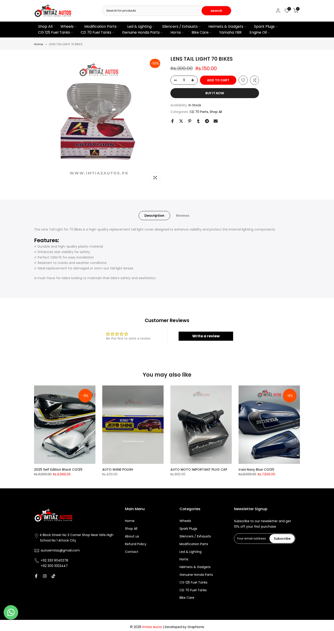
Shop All (45, 26)
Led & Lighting (139, 26)
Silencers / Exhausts (180, 26)
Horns (175, 32)
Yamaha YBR (230, 32)
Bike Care (200, 32)
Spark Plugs (264, 26)
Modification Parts (100, 26)
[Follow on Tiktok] (53, 576)
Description (154, 215)
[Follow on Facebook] (36, 576)
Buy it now (214, 93)
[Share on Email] (216, 121)
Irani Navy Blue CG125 (256, 469)
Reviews (182, 215)
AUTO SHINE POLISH (117, 469)
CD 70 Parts (198, 111)
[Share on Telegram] (207, 121)
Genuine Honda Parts (141, 32)
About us (132, 536)
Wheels (67, 26)
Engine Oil (258, 32)
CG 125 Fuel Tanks (54, 32)
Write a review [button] (206, 336)
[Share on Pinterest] (190, 121)
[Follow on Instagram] (45, 576)
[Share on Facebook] (172, 121)
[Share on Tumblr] (198, 121)
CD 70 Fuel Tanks (96, 32)
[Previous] (38, 424)
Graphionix (195, 627)
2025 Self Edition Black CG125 (58, 469)
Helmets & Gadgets (225, 26)
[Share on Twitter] (181, 121)
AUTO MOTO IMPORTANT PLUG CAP (198, 469)
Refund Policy (135, 544)
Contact (131, 552)
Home (38, 44)
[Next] (295, 424)
